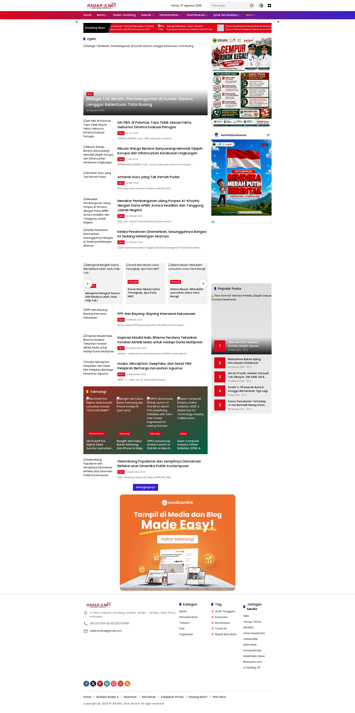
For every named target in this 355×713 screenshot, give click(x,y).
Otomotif (133, 281)
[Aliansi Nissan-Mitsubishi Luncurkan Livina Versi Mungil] (188, 274)
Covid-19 (220, 628)
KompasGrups (252, 650)
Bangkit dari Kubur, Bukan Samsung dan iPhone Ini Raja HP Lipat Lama (129, 444)
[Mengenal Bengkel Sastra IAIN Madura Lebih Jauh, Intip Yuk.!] (103, 276)
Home (87, 697)
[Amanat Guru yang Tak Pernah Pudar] (98, 182)
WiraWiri (248, 627)
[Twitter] (93, 684)
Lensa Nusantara (254, 633)
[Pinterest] (100, 684)
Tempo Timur (252, 622)
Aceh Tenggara (225, 611)
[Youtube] (121, 684)
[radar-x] (101, 5)
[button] (251, 5)
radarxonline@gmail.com (106, 631)
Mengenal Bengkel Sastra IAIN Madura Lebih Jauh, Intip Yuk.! (102, 297)
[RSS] (127, 684)
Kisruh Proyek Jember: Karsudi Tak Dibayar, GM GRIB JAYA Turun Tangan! (248, 375)
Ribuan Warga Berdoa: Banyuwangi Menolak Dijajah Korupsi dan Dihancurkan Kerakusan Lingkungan (159, 150)
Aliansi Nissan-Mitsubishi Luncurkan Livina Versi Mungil (186, 292)
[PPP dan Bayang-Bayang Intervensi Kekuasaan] (98, 319)
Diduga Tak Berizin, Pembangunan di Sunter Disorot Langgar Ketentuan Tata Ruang (139, 101)
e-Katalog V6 (251, 667)
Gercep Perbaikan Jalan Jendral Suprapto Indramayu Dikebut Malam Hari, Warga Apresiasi (165, 28)
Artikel (183, 433)
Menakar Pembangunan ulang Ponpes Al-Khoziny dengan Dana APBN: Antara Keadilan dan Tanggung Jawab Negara (160, 205)
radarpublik (250, 639)
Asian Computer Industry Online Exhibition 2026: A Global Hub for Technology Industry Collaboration (188, 444)
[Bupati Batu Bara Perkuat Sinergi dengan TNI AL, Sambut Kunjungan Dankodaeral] (255, 28)
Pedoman (130, 697)
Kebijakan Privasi (172, 697)
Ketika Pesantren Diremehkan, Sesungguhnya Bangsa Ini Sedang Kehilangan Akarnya (161, 234)
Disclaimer (149, 697)
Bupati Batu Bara (225, 634)
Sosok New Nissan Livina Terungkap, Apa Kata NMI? (144, 292)
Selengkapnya (145, 487)
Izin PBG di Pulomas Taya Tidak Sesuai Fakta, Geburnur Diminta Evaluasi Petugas (154, 124)
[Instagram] (114, 684)
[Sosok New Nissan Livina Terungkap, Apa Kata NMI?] (145, 274)
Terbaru (184, 623)
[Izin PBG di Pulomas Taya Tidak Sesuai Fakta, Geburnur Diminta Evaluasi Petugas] (98, 130)
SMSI (246, 616)
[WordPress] (107, 684)
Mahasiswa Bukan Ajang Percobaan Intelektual (244, 361)
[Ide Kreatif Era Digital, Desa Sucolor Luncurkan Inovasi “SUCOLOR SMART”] (100, 417)
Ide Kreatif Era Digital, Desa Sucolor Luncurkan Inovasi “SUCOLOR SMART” (98, 444)
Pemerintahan (96, 433)
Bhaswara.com (252, 662)
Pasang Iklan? (198, 697)
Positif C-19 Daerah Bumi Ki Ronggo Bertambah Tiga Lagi (248, 389)
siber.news (250, 644)
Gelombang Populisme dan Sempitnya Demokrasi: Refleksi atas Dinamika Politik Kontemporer (159, 463)
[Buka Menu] (269, 5)
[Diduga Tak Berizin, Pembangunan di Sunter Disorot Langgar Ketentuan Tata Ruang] (145, 79)
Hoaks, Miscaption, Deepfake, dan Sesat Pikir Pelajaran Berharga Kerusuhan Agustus (154, 365)
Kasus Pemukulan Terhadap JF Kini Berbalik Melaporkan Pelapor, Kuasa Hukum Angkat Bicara (247, 403)
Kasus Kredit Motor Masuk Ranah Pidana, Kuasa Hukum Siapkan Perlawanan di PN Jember (225, 28)
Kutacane (221, 617)
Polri (182, 628)
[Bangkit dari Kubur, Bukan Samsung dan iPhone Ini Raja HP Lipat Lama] (130, 417)
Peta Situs (219, 697)
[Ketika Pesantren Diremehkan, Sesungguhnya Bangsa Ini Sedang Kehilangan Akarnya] (98, 239)
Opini (90, 94)
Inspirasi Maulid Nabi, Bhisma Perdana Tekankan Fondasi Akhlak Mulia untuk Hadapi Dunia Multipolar (160, 339)
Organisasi (186, 634)
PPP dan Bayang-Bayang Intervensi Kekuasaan (156, 313)
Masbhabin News (254, 656)
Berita (121, 374)
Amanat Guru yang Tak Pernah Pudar (148, 177)
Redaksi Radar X (108, 697)
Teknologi (124, 433)
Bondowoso (222, 623)
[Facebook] (86, 684)
